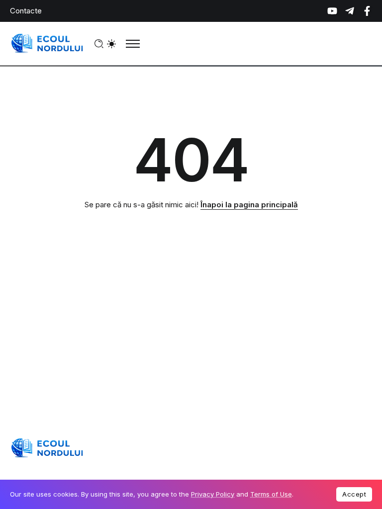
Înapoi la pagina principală (249, 204)
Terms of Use (271, 494)
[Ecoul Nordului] (47, 43)
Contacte (26, 10)
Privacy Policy (212, 494)
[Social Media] (332, 11)
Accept (354, 494)
